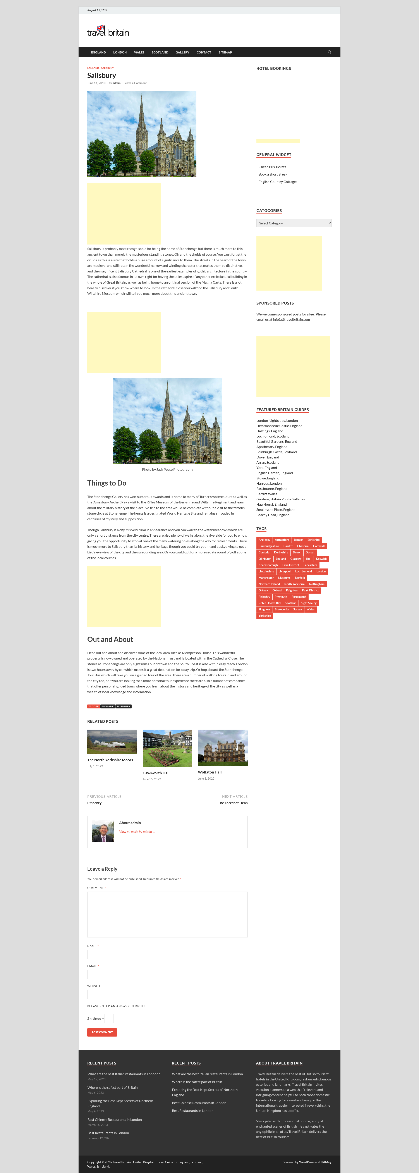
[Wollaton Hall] (223, 749)
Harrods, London (269, 483)
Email (93, 966)
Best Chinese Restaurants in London (115, 1119)
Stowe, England (267, 478)
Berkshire (313, 539)
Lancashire (310, 565)
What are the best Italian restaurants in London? (124, 1074)
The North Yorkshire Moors (110, 760)
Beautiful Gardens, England (276, 441)
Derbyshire (281, 552)
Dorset (310, 552)
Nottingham (317, 584)
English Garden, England (274, 473)
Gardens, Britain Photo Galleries (280, 499)
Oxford (277, 590)
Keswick (321, 558)
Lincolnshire (266, 571)
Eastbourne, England (271, 488)
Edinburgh (265, 558)
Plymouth (281, 596)
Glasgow (295, 558)
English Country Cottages (278, 181)
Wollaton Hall (210, 772)
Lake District (290, 565)
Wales (139, 52)
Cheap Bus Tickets (272, 167)
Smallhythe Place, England (275, 509)
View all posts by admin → (137, 831)
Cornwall (319, 546)
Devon (297, 552)
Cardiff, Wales (266, 494)
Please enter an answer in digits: (116, 1006)
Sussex (297, 609)
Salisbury (107, 67)
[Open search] (329, 52)
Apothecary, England (271, 446)
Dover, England (267, 457)
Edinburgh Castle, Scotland (276, 452)
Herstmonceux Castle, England (279, 426)
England (98, 52)
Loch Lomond (303, 571)
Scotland (160, 52)
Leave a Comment (135, 83)
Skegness (264, 609)
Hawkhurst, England (271, 504)
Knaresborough (268, 565)
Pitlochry (264, 596)
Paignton (291, 590)
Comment (96, 888)
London (120, 52)
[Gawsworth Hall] (167, 750)
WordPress (306, 1162)
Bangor (298, 539)
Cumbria (264, 552)
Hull (308, 558)
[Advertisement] (124, 214)
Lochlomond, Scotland (273, 436)
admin (116, 83)
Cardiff (288, 546)
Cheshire (303, 546)
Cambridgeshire (269, 546)
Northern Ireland (269, 584)
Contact (204, 52)
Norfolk (300, 577)
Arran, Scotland (268, 462)
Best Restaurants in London (108, 1133)
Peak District (310, 590)
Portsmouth (299, 596)
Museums (284, 577)
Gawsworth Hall (156, 773)
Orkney (263, 590)
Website (94, 986)
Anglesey (264, 539)
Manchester (266, 577)
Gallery (182, 52)
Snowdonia (282, 609)
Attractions (282, 539)
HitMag (326, 1162)
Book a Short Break (273, 174)
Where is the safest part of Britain (113, 1087)
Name (93, 946)
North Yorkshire (294, 584)
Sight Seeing (309, 603)
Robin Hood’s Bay (270, 603)
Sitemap (225, 52)
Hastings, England (269, 431)
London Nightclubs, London (277, 420)
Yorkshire (265, 615)
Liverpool (285, 571)
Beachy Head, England (273, 515)
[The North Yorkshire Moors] (112, 743)
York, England (266, 467)
